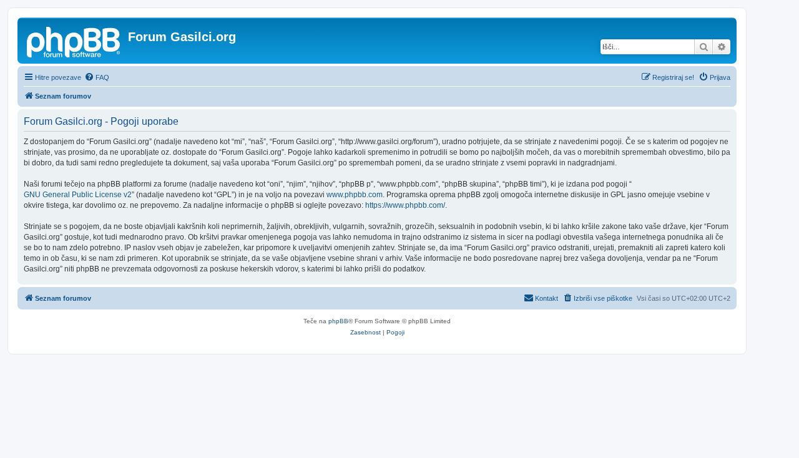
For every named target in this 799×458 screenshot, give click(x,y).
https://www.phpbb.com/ (405, 205)
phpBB (338, 321)
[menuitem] (96, 77)
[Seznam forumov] (74, 41)
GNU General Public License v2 (78, 194)
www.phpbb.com (354, 194)
